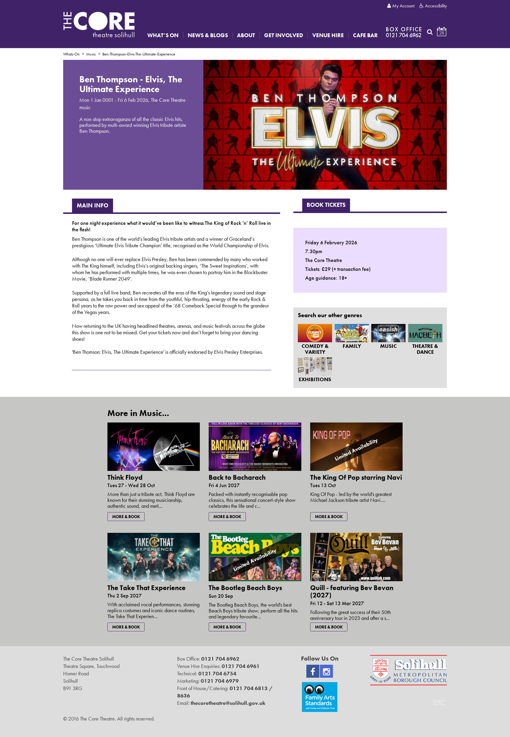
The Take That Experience (146, 587)
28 (441, 33)
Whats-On (71, 54)
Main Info (92, 205)
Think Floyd (125, 477)
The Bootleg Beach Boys (245, 587)
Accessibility (435, 6)
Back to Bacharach (237, 477)
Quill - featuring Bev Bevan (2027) (351, 591)
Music (91, 54)
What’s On (163, 35)
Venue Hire (328, 35)
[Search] (430, 32)
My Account (402, 6)
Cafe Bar (365, 35)
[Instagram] (326, 671)
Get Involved (283, 35)
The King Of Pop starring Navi (356, 477)
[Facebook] (312, 671)
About (246, 35)
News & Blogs (208, 35)
